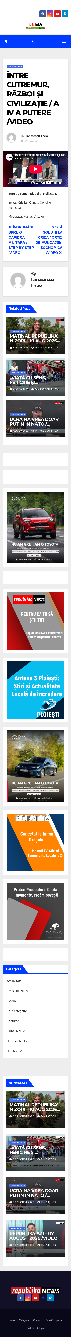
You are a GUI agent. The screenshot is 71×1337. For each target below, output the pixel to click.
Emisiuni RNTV (15, 66)
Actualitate (14, 981)
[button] (33, 41)
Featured (13, 1021)
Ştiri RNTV (14, 1051)
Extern (11, 1001)
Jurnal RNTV (16, 1031)
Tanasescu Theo (36, 136)
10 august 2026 (24, 1116)
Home (12, 1320)
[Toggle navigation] (64, 41)
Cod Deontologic (35, 1328)
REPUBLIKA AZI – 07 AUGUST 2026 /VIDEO (33, 1236)
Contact (37, 1320)
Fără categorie (17, 1011)
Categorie (24, 1320)
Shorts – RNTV (17, 1041)
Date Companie (53, 1320)
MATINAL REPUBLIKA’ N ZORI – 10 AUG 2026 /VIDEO (34, 340)
